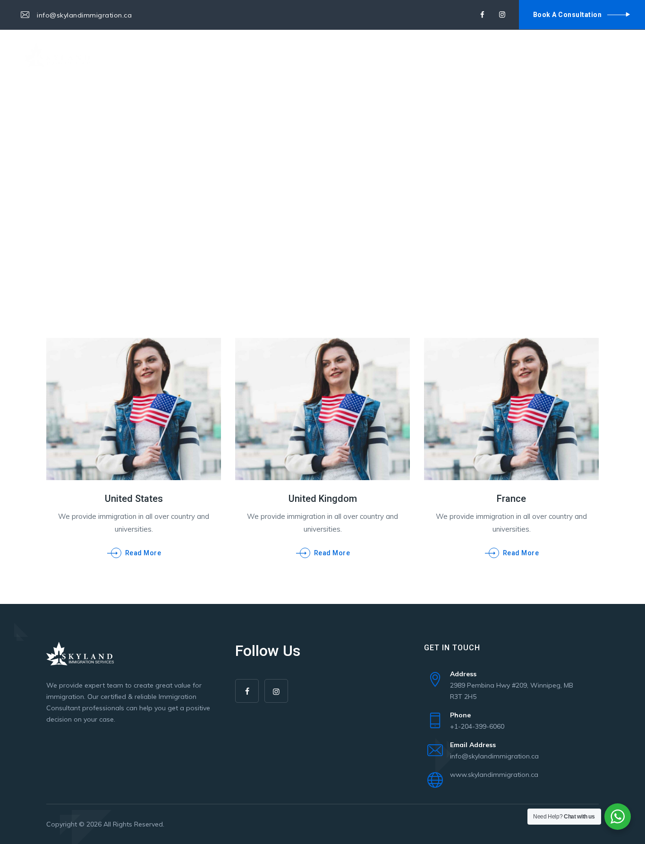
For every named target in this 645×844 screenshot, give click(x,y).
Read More (143, 553)
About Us (163, 54)
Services (212, 54)
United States (134, 498)
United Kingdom (323, 498)
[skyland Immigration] (57, 54)
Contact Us (300, 54)
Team (253, 54)
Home (121, 54)
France (511, 498)
